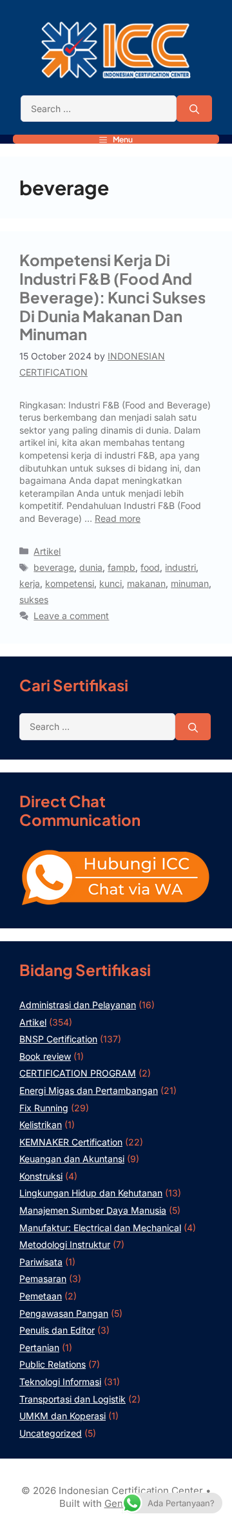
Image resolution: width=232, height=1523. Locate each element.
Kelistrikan (40, 1124)
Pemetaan (40, 1295)
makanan (146, 583)
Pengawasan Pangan (63, 1313)
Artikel (47, 551)
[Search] (194, 108)
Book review (45, 1056)
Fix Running (43, 1107)
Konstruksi (41, 1176)
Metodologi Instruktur (64, 1244)
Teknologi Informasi (60, 1381)
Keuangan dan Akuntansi (71, 1158)
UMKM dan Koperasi (62, 1415)
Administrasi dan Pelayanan (77, 1004)
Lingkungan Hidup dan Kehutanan (90, 1192)
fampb (121, 567)
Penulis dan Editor (57, 1330)
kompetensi (69, 583)
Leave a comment (71, 615)
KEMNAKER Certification (70, 1141)
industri (180, 567)
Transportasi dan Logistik (72, 1399)
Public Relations (52, 1364)
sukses (33, 599)
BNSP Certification (58, 1038)
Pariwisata (41, 1261)
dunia (90, 567)
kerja (29, 583)
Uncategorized (50, 1433)
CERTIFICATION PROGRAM (77, 1073)
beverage (54, 567)
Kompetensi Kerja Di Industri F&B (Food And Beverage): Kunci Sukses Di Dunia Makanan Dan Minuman (112, 296)
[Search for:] (99, 108)
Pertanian (39, 1347)
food (150, 567)
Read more (117, 518)
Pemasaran (42, 1278)
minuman (190, 583)
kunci (110, 583)
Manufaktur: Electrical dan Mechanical (100, 1227)
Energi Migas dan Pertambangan (88, 1090)
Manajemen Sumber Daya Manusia (92, 1210)
